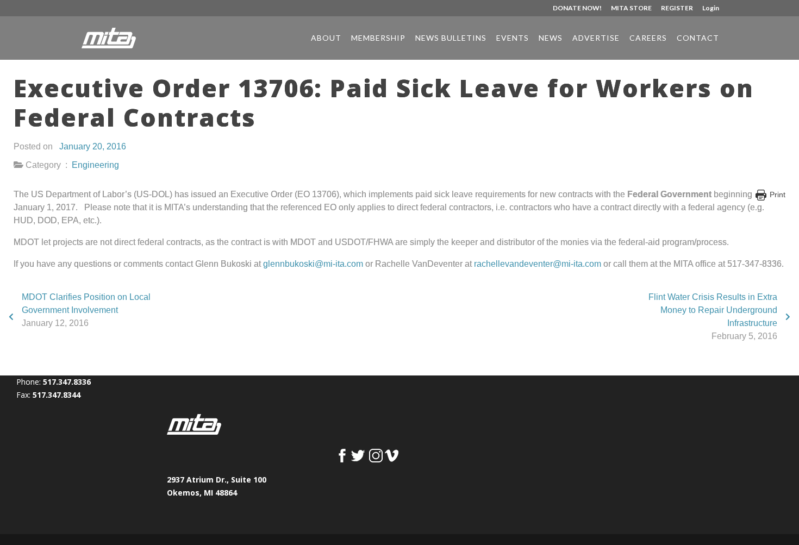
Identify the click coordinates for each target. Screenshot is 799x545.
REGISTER (677, 8)
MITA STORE (631, 8)
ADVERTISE (596, 38)
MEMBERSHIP (378, 38)
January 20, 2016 (92, 146)
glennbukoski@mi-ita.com (313, 263)
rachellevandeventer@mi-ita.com (537, 263)
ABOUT (326, 38)
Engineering (95, 165)
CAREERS (648, 38)
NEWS (551, 38)
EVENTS (512, 38)
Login (710, 8)
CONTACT (698, 38)
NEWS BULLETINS (450, 38)
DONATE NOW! (577, 8)
